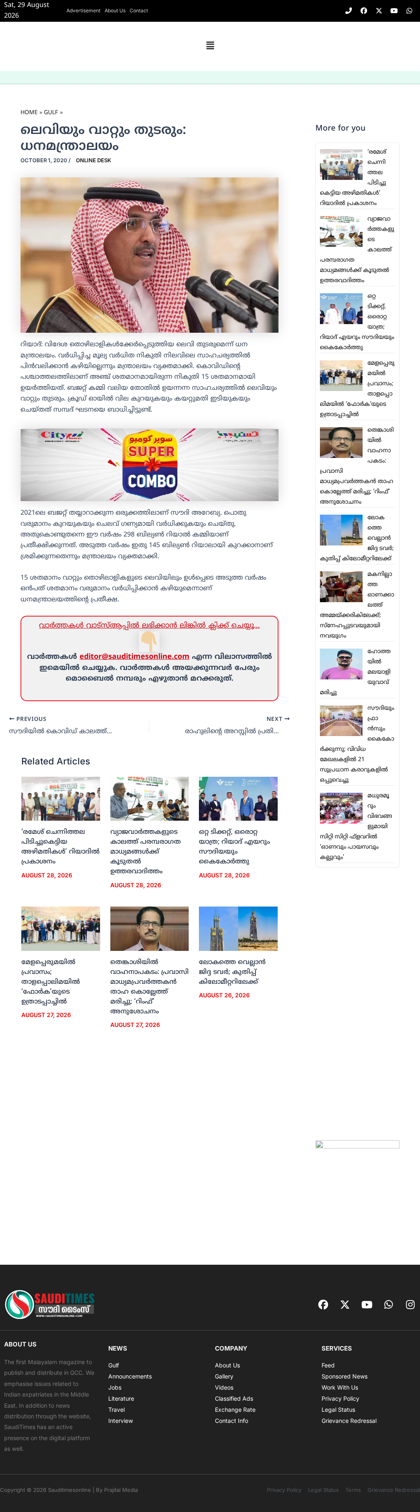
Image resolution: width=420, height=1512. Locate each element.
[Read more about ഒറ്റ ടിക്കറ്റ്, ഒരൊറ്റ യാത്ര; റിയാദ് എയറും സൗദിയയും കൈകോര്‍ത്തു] (238, 799)
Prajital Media (121, 1490)
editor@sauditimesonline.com (134, 657)
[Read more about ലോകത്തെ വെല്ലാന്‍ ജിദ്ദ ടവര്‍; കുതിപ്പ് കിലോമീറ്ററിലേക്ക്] (238, 929)
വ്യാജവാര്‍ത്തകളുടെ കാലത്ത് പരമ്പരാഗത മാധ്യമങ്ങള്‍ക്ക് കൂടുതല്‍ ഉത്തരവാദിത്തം (145, 852)
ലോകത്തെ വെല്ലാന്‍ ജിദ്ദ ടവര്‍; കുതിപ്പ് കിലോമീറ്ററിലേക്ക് (232, 972)
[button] (210, 46)
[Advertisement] (357, 1004)
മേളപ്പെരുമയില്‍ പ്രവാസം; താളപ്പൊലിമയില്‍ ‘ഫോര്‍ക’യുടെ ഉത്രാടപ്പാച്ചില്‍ (50, 982)
